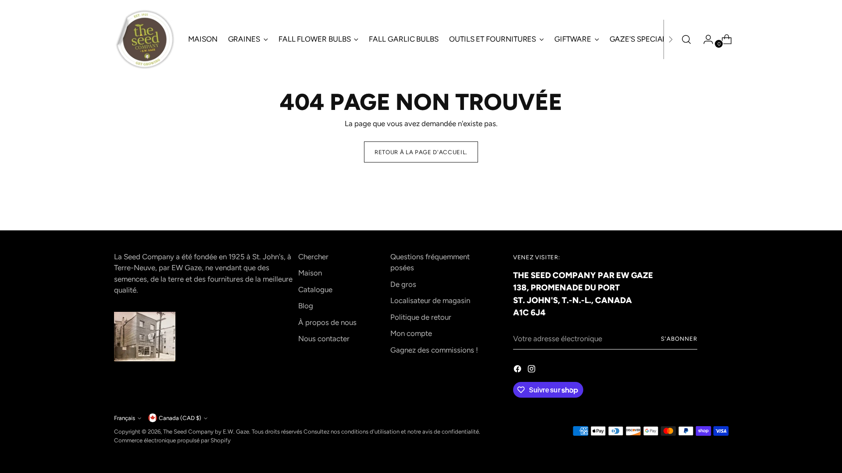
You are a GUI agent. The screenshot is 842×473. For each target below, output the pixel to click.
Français (124, 417)
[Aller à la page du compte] (705, 39)
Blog (305, 305)
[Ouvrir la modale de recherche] (686, 39)
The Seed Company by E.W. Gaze (206, 431)
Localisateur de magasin (430, 300)
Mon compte (411, 333)
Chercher (313, 256)
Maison (310, 272)
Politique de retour (420, 317)
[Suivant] (670, 39)
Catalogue (315, 289)
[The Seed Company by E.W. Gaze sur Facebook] (518, 370)
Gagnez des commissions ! (434, 350)
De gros (403, 284)
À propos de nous (327, 322)
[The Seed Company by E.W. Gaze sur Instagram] (532, 370)
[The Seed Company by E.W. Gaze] (144, 39)
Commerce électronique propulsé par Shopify (172, 440)
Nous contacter (324, 338)
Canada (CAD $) (180, 417)
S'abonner (679, 338)
